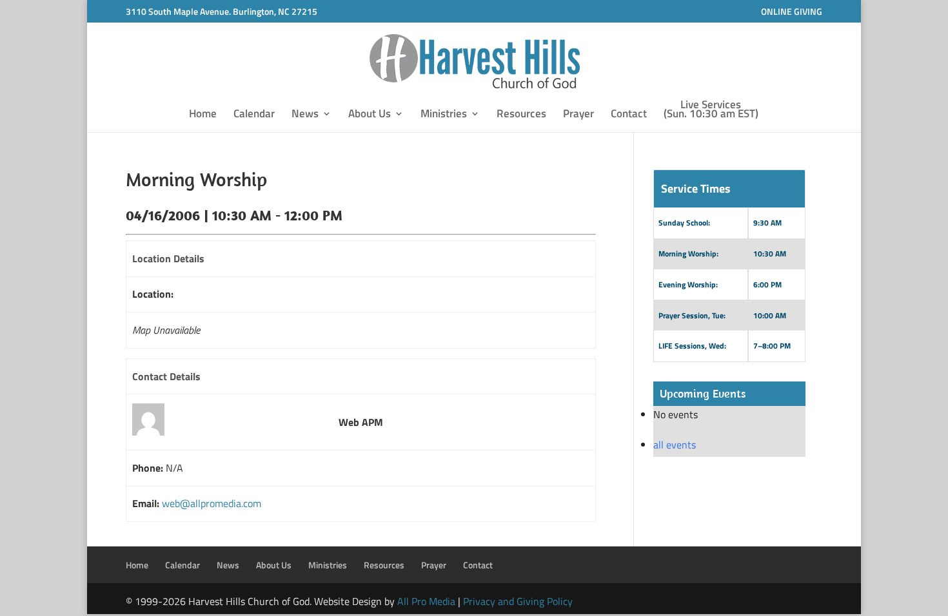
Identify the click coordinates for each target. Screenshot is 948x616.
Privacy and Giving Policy (518, 601)
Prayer (578, 115)
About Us (369, 115)
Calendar (254, 115)
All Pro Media (426, 601)
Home (203, 115)
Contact (629, 115)
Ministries (443, 115)
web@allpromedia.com (211, 503)
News (305, 115)
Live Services (711, 111)
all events (674, 444)
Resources (521, 115)
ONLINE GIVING (791, 11)
